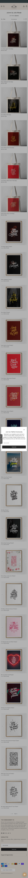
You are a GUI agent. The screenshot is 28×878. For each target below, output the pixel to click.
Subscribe (14, 447)
